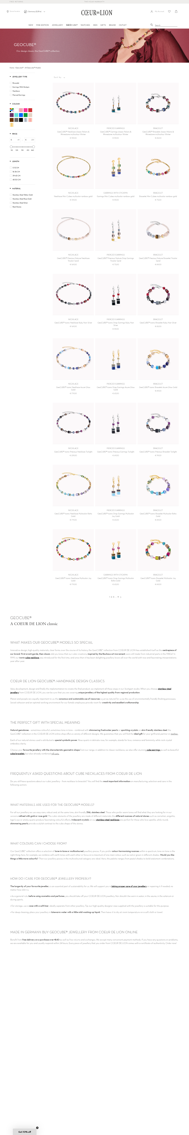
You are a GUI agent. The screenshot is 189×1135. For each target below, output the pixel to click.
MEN (95, 25)
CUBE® (72, 25)
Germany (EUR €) (35, 11)
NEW (31, 25)
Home (12, 68)
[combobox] (166, 25)
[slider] (11, 147)
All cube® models (33, 68)
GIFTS (103, 25)
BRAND (112, 25)
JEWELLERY (57, 25)
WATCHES (85, 25)
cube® (19, 68)
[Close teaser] (37, 1128)
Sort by (57, 77)
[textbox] (16, 140)
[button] (25, 1132)
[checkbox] (23, 83)
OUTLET (123, 25)
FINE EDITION (42, 25)
